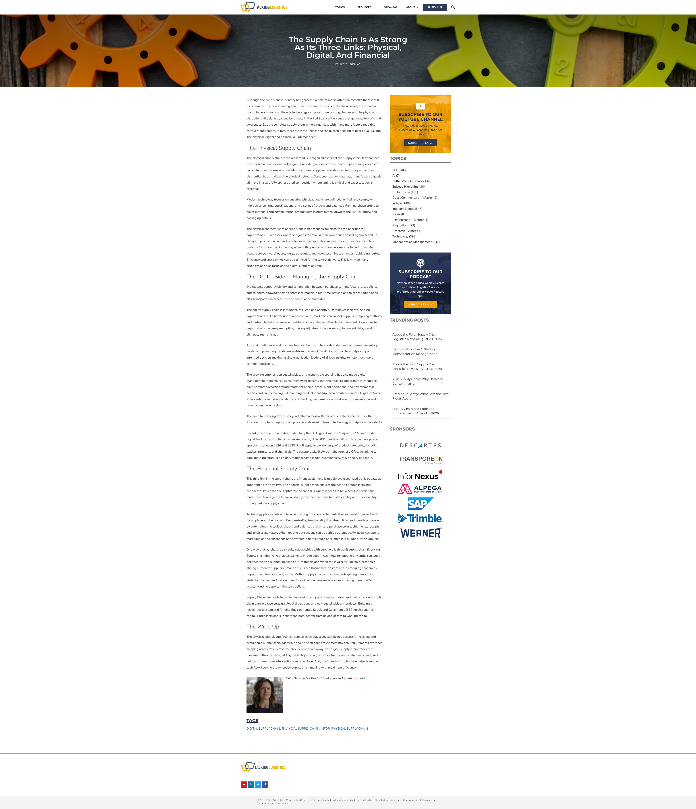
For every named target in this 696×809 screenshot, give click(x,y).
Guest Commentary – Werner (412, 198)
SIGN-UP (436, 7)
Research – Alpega (405, 231)
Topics (340, 7)
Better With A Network (408, 181)
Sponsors (364, 7)
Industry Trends (403, 209)
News (396, 214)
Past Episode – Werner (408, 220)
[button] (453, 7)
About (410, 7)
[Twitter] (258, 784)
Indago (397, 203)
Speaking (390, 7)
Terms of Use (264, 803)
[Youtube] (244, 784)
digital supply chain (263, 729)
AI (393, 175)
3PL (395, 170)
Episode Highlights (405, 187)
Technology (400, 236)
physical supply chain (349, 729)
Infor (325, 729)
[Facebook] (265, 784)
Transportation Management (412, 242)
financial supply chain (300, 729)
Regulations (400, 225)
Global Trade (401, 192)
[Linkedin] (251, 784)
